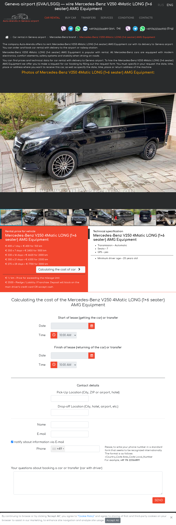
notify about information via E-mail (38, 442)
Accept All (113, 520)
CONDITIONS (126, 18)
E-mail (41, 434)
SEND (159, 500)
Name (41, 424)
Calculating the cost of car (57, 269)
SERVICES (107, 18)
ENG (170, 5)
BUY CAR (70, 18)
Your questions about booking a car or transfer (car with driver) (56, 468)
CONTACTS (146, 18)
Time (42, 335)
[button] (173, 142)
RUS (161, 5)
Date (42, 325)
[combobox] (58, 449)
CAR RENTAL (52, 18)
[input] (70, 326)
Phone (41, 448)
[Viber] (63, 28)
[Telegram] (70, 28)
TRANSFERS (88, 18)
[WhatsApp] (78, 28)
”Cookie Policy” (86, 516)
